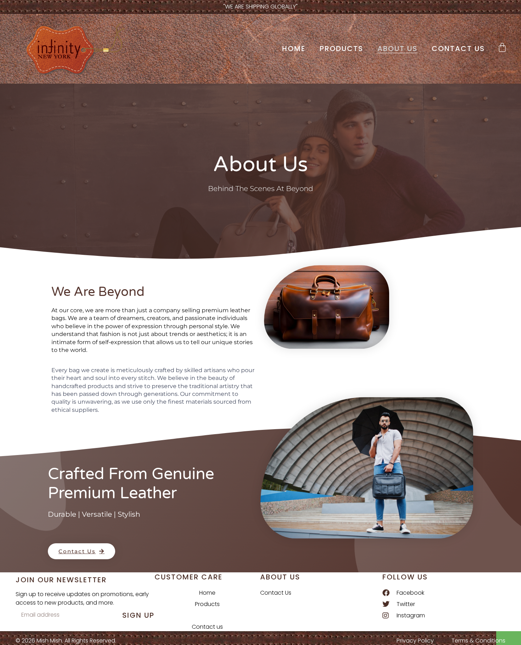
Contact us (458, 48)
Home (294, 48)
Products (341, 48)
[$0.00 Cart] (502, 47)
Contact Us (275, 593)
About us (397, 48)
